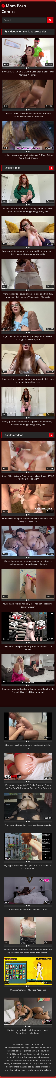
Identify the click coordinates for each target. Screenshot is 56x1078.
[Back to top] (46, 1069)
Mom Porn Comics (13, 8)
